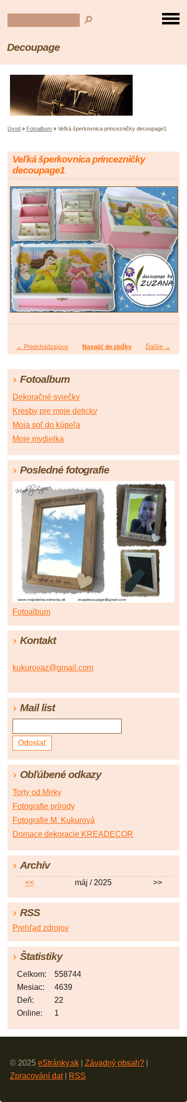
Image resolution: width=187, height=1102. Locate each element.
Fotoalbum (39, 129)
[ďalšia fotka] (163, 254)
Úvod (13, 129)
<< (29, 882)
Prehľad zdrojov (40, 928)
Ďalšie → (158, 346)
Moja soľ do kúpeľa (46, 425)
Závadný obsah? (114, 1063)
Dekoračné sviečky (46, 397)
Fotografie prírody (43, 806)
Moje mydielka (38, 439)
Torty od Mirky (36, 792)
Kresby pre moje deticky (54, 411)
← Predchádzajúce (42, 346)
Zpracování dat (36, 1076)
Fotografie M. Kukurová (53, 820)
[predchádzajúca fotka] (23, 254)
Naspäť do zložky (107, 346)
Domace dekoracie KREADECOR (72, 834)
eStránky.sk (58, 1063)
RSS (77, 1076)
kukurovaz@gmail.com (52, 667)
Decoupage (33, 47)
